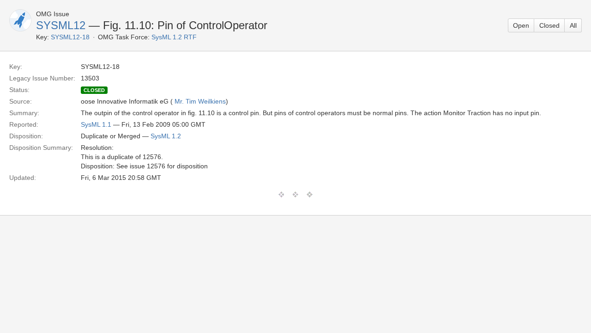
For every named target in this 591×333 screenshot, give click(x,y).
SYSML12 (60, 25)
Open (521, 25)
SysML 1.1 (96, 124)
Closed (549, 25)
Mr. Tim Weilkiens (200, 101)
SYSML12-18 (70, 37)
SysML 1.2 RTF (174, 37)
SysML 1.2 (166, 136)
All (573, 25)
